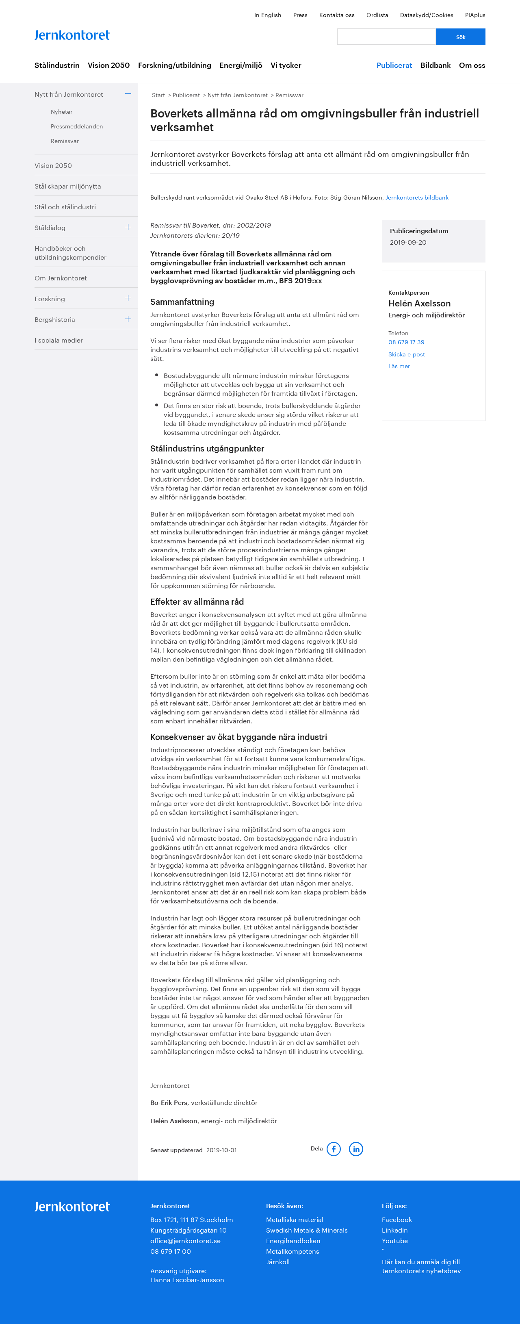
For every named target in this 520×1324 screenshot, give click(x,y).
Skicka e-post (406, 353)
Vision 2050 (109, 65)
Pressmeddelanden (77, 125)
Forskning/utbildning (174, 65)
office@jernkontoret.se (185, 1240)
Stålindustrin (57, 65)
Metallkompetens (292, 1250)
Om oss (472, 65)
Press (300, 14)
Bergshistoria (55, 318)
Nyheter (61, 110)
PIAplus (475, 14)
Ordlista (377, 14)
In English (268, 14)
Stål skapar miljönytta (68, 185)
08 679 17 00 (170, 1250)
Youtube (395, 1240)
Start (158, 94)
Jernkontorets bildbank (417, 196)
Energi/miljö (240, 65)
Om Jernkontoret (61, 277)
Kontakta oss (337, 14)
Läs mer (411, 365)
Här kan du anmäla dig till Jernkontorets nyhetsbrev (421, 1265)
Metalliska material (294, 1218)
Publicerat (394, 65)
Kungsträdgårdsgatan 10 (188, 1229)
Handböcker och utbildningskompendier (70, 251)
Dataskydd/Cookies (426, 14)
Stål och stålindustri (65, 206)
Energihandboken (293, 1240)
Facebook (397, 1218)
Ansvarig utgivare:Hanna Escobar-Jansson (187, 1274)
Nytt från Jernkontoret (69, 93)
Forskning (50, 298)
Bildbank (435, 65)
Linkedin (395, 1229)
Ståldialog (50, 226)
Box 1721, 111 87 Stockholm (191, 1218)
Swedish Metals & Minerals (307, 1229)
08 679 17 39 (406, 341)
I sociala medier (59, 339)
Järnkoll (278, 1261)
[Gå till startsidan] (72, 33)
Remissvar (65, 140)
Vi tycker (286, 65)
